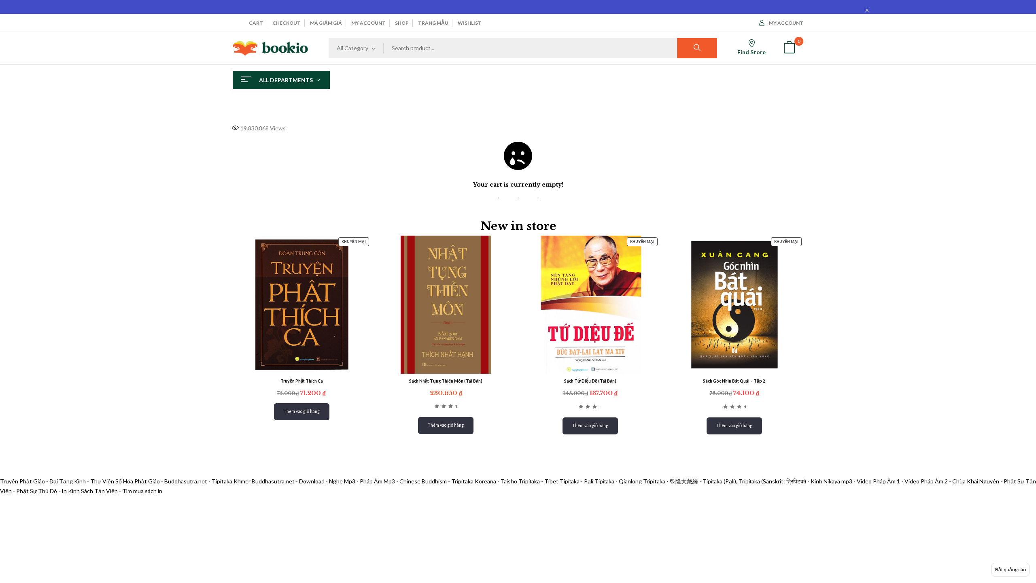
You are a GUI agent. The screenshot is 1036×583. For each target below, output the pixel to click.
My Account (786, 23)
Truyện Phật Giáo (22, 481)
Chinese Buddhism (423, 481)
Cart (256, 23)
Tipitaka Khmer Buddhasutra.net (253, 481)
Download (312, 481)
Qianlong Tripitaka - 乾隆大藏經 (658, 481)
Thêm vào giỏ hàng (302, 411)
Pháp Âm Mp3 (377, 481)
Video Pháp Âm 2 (926, 481)
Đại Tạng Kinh (67, 481)
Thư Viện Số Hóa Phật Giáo (125, 481)
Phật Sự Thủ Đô (36, 490)
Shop (402, 23)
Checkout (286, 23)
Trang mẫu (433, 23)
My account (368, 23)
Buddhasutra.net (185, 481)
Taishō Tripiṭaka (521, 481)
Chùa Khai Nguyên (975, 481)
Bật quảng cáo (1010, 569)
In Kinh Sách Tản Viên (90, 490)
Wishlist (470, 23)
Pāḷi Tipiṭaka (599, 481)
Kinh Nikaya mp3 (832, 481)
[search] (697, 48)
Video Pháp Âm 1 (878, 481)
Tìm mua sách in (142, 490)
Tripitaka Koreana (473, 481)
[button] (789, 48)
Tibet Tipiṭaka (562, 481)
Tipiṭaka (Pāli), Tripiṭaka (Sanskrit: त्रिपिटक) (754, 481)
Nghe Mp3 (342, 481)
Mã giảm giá (326, 23)
